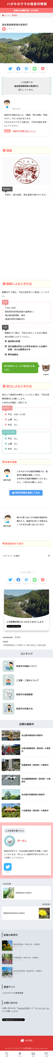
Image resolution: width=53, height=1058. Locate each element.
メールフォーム (42, 1008)
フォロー (20, 1056)
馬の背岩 (31, 645)
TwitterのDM (23, 1008)
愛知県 (17, 637)
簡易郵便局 (9, 645)
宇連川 (20, 645)
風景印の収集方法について (24, 131)
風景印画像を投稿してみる (27, 492)
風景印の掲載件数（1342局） (26, 10)
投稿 (33, 1056)
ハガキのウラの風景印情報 (27, 4)
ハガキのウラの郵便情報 (12, 993)
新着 (46, 1056)
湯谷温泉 (42, 645)
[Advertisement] (26, 242)
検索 (6, 1056)
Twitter (7, 872)
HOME (28, 1040)
